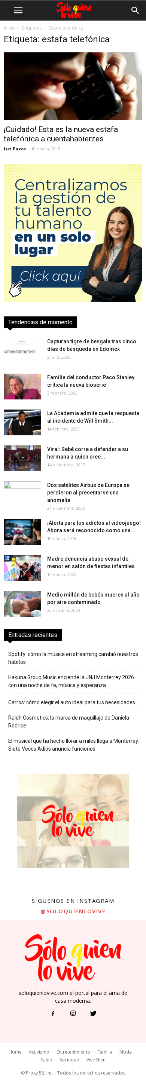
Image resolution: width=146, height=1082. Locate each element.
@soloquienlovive (73, 911)
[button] (135, 10)
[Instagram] (73, 1013)
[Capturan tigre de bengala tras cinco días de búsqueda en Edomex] (22, 351)
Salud (46, 1060)
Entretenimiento (73, 1052)
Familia (104, 1052)
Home (15, 1052)
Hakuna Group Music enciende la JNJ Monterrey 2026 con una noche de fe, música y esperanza (71, 681)
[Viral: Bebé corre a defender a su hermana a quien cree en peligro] (22, 458)
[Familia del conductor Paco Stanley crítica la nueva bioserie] (22, 386)
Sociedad (69, 1060)
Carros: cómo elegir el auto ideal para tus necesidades (71, 702)
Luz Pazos (15, 148)
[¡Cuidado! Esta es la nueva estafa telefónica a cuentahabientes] (73, 86)
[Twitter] (93, 1013)
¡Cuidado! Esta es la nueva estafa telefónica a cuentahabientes (61, 134)
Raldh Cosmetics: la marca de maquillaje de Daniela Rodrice (68, 722)
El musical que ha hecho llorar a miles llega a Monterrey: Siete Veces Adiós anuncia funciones (73, 745)
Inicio (9, 28)
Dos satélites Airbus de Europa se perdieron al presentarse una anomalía (88, 492)
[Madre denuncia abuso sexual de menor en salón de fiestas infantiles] (22, 568)
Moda (125, 1052)
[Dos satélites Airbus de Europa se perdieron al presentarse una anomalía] (22, 494)
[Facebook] (52, 1013)
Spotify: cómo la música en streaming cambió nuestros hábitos (73, 658)
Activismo (39, 1052)
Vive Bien (96, 1060)
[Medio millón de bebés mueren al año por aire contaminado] (22, 604)
